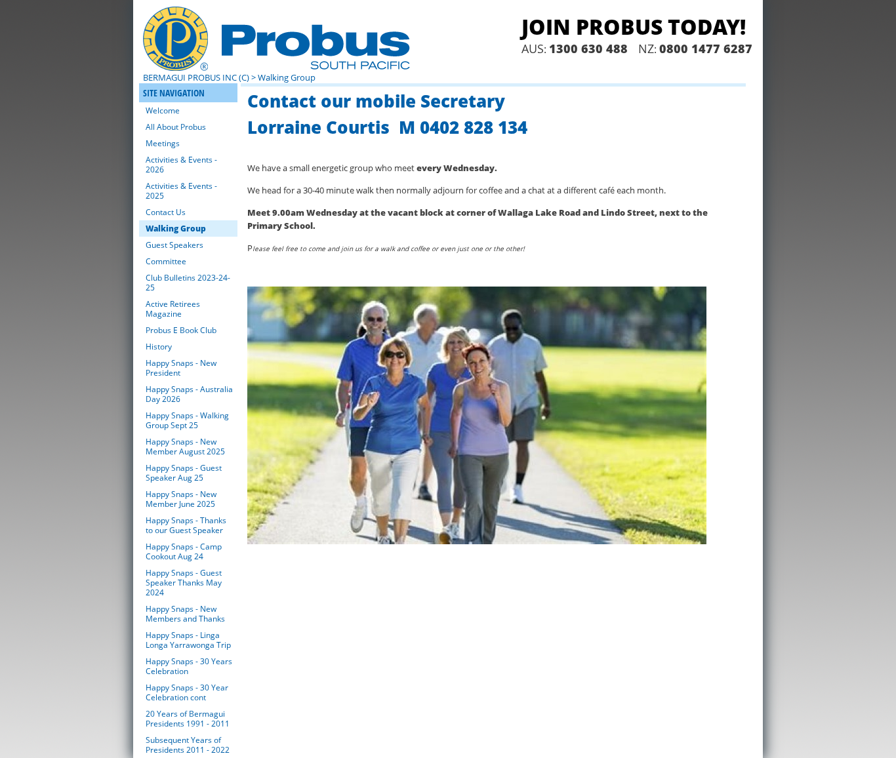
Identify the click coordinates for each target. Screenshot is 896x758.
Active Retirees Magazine (173, 309)
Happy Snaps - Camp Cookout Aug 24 (184, 551)
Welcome (163, 110)
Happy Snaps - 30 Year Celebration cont (187, 692)
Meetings (163, 143)
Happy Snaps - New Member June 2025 (181, 499)
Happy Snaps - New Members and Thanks (185, 614)
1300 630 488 (588, 48)
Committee (166, 261)
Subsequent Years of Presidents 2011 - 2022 (188, 745)
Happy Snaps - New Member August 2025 (185, 446)
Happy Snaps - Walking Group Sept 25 (187, 420)
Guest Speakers (174, 245)
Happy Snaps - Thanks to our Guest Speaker (186, 525)
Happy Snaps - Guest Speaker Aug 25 (184, 473)
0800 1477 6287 (705, 48)
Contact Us (166, 212)
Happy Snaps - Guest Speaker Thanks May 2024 (184, 582)
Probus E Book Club (181, 330)
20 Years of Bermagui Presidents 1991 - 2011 (188, 718)
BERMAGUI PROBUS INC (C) (196, 77)
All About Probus (176, 127)
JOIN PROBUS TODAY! (633, 26)
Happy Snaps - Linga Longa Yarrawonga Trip (188, 640)
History (159, 346)
